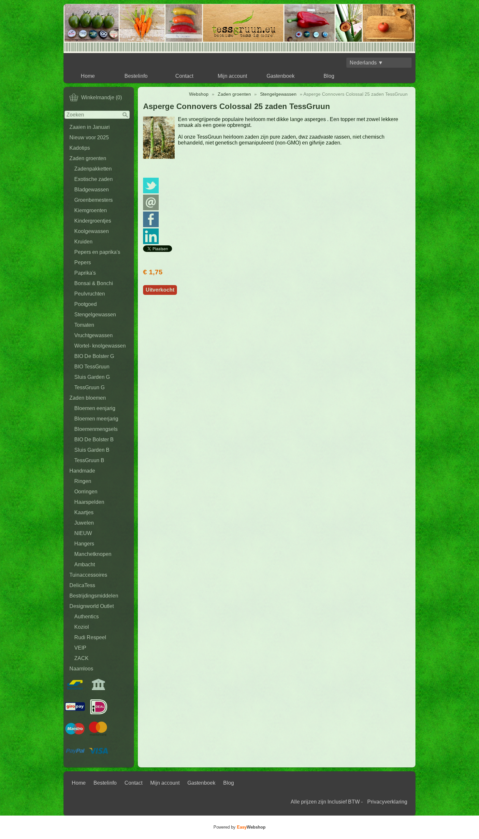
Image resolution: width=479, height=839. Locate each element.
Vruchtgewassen (93, 335)
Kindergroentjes (92, 221)
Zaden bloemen (87, 398)
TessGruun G (89, 387)
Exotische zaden (93, 179)
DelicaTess (82, 585)
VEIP (80, 648)
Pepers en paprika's (97, 252)
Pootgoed (85, 304)
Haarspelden (89, 502)
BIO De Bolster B (94, 439)
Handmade (82, 471)
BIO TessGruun (91, 366)
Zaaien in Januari (89, 127)
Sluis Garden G (92, 377)
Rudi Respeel (90, 637)
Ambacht (84, 564)
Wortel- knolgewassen (100, 346)
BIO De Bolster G (94, 356)
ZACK (81, 658)
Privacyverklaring (387, 802)
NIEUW (83, 533)
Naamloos (81, 668)
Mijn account (232, 76)
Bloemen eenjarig (94, 408)
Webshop (199, 94)
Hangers (84, 543)
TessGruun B (89, 460)
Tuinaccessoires (88, 575)
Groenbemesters (93, 200)
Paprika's (85, 273)
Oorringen (85, 491)
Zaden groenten (87, 158)
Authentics (86, 616)
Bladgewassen (91, 189)
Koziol (81, 627)
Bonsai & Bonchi (93, 283)
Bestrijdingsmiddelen (93, 595)
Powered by (239, 827)
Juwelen (84, 523)
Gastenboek (281, 76)
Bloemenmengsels (96, 429)
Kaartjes (84, 512)
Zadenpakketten (93, 169)
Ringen (82, 481)
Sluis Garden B (91, 450)
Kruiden (83, 241)
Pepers (82, 262)
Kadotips (79, 148)
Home (88, 76)
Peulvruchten (89, 293)
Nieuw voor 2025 (89, 137)
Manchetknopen (92, 554)
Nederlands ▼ (366, 62)
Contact (184, 76)
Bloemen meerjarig (96, 418)
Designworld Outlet (91, 606)
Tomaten (84, 325)
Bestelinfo (136, 76)
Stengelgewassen (95, 314)
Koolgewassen (91, 231)
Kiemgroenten (90, 210)
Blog (329, 76)
